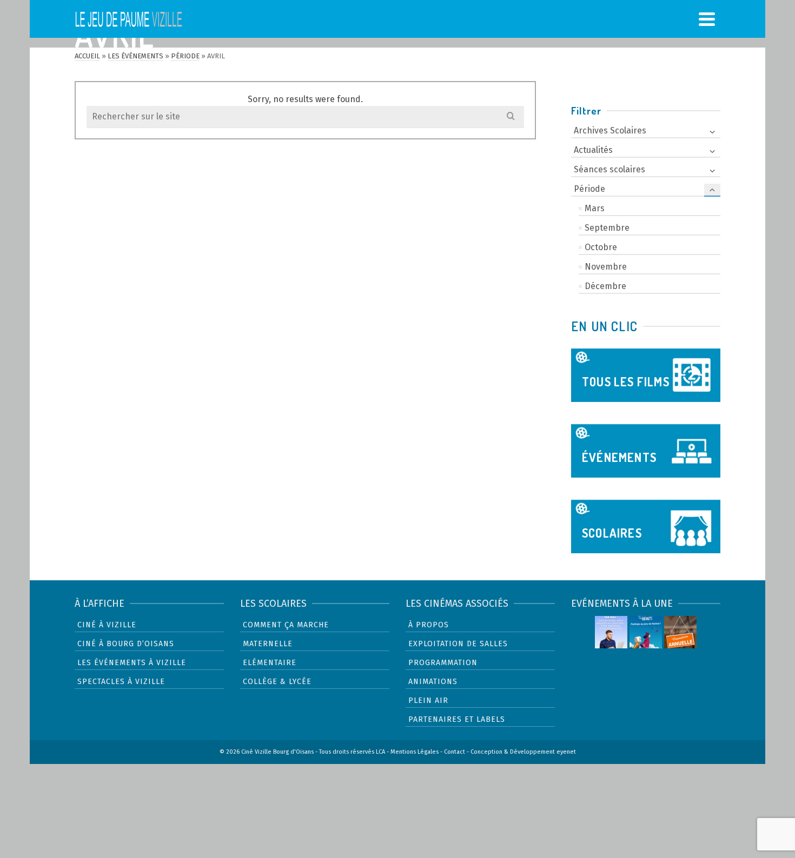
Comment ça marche (286, 624)
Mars (595, 208)
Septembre (607, 228)
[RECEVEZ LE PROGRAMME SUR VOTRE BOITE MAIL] (611, 632)
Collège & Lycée (277, 681)
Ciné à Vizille (106, 624)
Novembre (606, 267)
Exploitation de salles (458, 643)
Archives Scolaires (610, 130)
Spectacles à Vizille (121, 681)
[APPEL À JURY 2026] (646, 632)
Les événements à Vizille (131, 662)
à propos (428, 624)
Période (589, 189)
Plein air (428, 700)
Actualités (593, 150)
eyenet (566, 751)
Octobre (601, 247)
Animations (433, 681)
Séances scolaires (609, 169)
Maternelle (268, 643)
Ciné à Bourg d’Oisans (125, 643)
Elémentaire (269, 662)
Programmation (443, 662)
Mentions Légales (414, 751)
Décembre (605, 286)
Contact (454, 751)
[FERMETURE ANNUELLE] (680, 632)
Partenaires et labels (456, 719)
